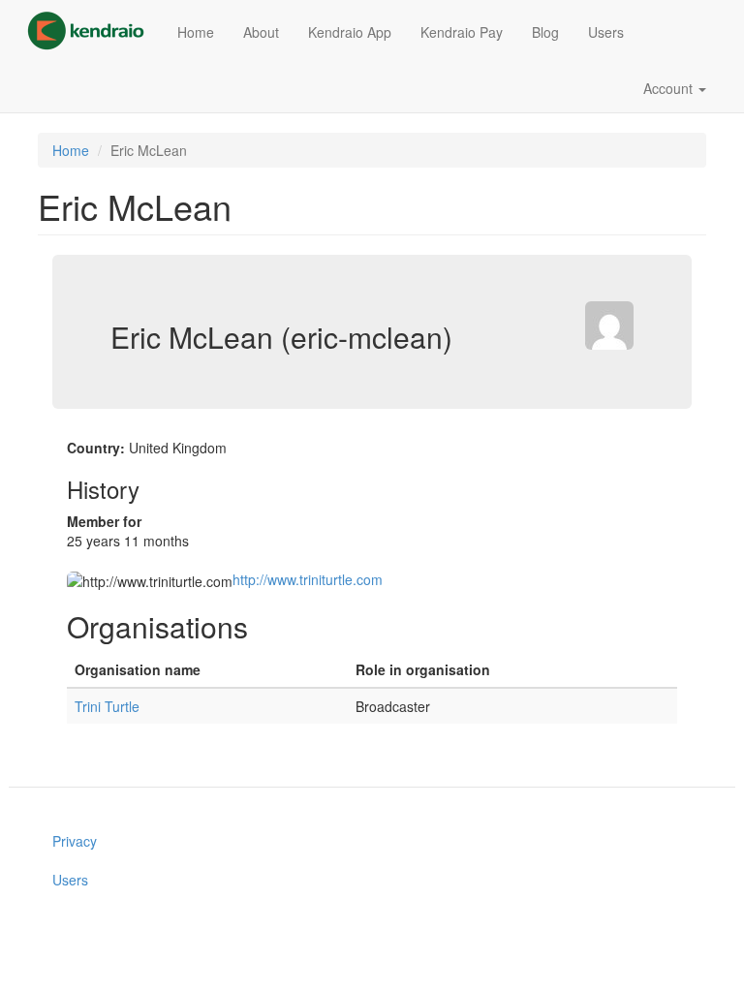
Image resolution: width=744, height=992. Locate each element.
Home (195, 32)
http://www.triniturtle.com (307, 579)
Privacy (74, 841)
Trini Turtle (107, 706)
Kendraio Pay (461, 32)
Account (670, 88)
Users (606, 32)
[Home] (93, 31)
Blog (545, 32)
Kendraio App (349, 32)
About (261, 32)
